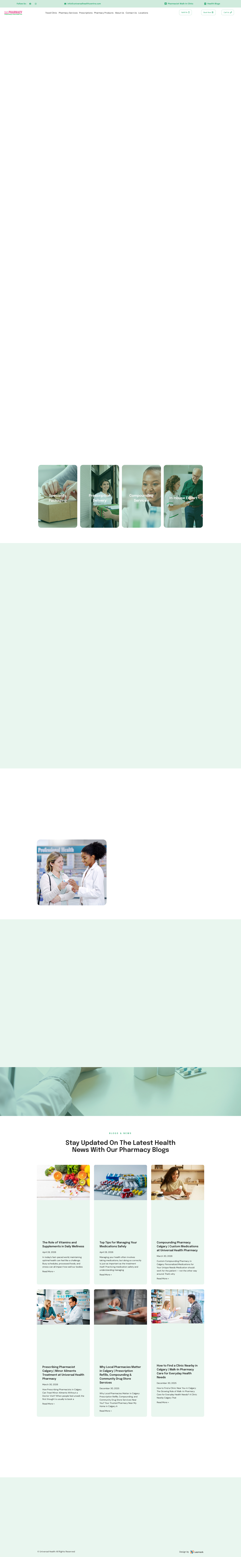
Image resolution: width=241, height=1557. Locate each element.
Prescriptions (86, 12)
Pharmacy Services (68, 12)
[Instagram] (36, 4)
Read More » (48, 1271)
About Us (119, 12)
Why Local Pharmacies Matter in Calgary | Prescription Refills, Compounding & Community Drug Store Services (120, 1375)
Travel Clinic (51, 12)
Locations (143, 12)
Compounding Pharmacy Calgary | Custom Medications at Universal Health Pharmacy (177, 1246)
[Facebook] (30, 4)
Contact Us (131, 12)
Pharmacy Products (104, 12)
